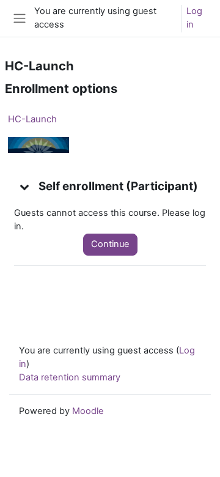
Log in (194, 18)
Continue (110, 244)
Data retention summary (69, 377)
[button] (25, 187)
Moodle (88, 410)
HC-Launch (32, 119)
